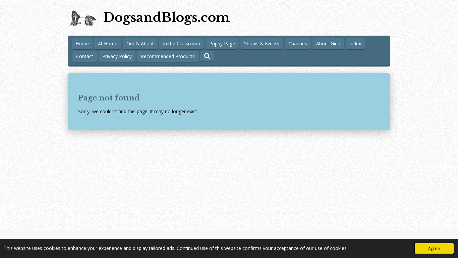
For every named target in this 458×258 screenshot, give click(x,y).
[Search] (207, 56)
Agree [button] (434, 248)
